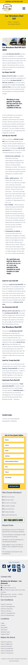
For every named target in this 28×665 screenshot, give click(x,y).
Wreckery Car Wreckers (11, 344)
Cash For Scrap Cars (7, 608)
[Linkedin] (19, 566)
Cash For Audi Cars (6, 642)
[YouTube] (14, 570)
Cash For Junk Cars (6, 604)
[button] (14, 1)
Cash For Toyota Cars (7, 653)
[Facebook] (4, 566)
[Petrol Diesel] (14, 472)
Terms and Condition (14, 661)
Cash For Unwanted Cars (8, 613)
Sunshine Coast (5, 632)
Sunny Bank (4, 627)
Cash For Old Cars (6, 611)
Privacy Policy (23, 658)
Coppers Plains (5, 634)
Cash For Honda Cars (7, 648)
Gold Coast (4, 629)
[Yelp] (23, 566)
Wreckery (10, 99)
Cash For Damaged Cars (8, 606)
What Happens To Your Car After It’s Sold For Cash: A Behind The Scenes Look (12, 546)
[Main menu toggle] (23, 8)
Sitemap (17, 658)
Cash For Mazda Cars (7, 650)
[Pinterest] (14, 566)
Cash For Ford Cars (6, 646)
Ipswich (3, 625)
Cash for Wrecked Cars (7, 615)
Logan (2, 623)
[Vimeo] (9, 570)
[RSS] (19, 570)
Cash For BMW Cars (7, 644)
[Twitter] (9, 566)
